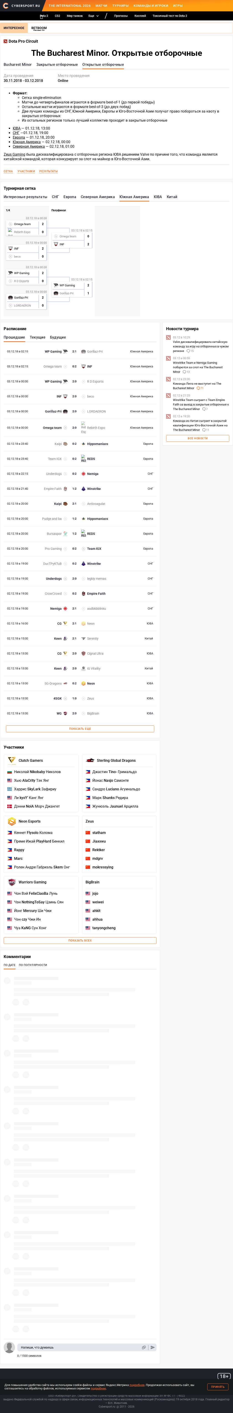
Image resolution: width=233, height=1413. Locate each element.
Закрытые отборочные (57, 64)
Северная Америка (29, 146)
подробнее (136, 1385)
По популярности (33, 965)
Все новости (198, 438)
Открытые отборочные (103, 64)
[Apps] (41, 17)
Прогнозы (121, 15)
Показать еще (80, 728)
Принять (218, 1386)
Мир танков (75, 15)
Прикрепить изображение (143, 1347)
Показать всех (80, 940)
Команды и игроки (151, 5)
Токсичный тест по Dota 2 (170, 15)
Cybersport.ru (107, 1406)
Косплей (140, 15)
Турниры (120, 5)
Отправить (152, 1347)
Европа (19, 137)
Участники (26, 171)
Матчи (101, 5)
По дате (9, 965)
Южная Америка (27, 142)
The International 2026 (70, 5)
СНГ (16, 133)
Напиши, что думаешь (37, 1347)
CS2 (57, 15)
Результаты (48, 171)
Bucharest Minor (18, 64)
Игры (177, 5)
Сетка (8, 171)
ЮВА (16, 128)
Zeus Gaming (14, 154)
